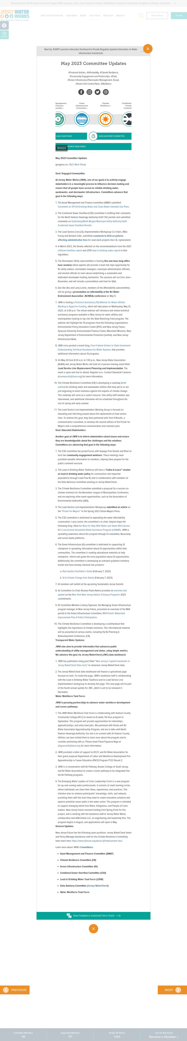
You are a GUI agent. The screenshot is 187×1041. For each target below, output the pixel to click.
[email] (106, 92)
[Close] (148, 48)
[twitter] (98, 92)
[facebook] (81, 92)
